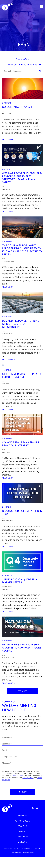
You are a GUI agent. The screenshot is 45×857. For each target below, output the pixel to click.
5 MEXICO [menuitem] (22, 842)
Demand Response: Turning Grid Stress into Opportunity (20, 323)
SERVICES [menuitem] (22, 816)
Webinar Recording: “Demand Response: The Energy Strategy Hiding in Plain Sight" (22, 178)
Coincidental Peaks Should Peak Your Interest (21, 444)
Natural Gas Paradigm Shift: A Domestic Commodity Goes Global (21, 647)
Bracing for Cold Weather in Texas (22, 512)
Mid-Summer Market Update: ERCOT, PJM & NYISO (21, 375)
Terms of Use (16, 848)
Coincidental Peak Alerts (19, 106)
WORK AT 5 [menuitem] (22, 831)
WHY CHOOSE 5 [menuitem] (22, 821)
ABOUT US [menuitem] (22, 826)
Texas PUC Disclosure (27, 848)
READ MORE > (8, 139)
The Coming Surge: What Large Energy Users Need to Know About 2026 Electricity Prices (22, 250)
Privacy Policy (18, 776)
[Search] (40, 71)
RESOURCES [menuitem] (22, 837)
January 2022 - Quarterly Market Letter (19, 581)
